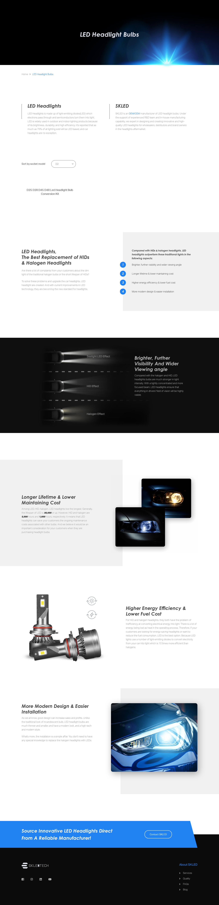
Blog (185, 889)
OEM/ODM (134, 113)
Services (187, 872)
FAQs (186, 883)
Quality (186, 878)
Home (25, 74)
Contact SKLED (158, 834)
